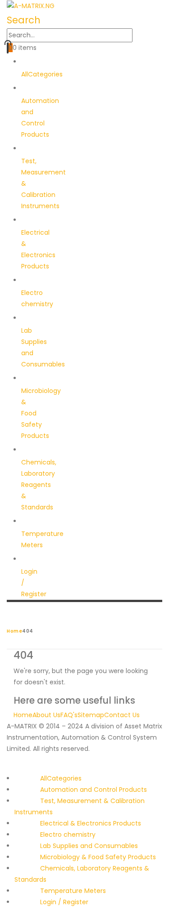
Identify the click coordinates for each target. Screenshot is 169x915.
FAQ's (69, 714)
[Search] (137, 35)
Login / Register (33, 582)
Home (23, 714)
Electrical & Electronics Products (90, 823)
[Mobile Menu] (9, 614)
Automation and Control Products (93, 789)
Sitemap (91, 714)
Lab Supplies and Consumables (43, 347)
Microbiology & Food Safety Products (98, 857)
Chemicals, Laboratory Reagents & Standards (38, 485)
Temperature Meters (42, 539)
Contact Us (122, 714)
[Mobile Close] (2, 767)
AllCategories (61, 778)
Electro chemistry (37, 298)
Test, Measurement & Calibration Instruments (43, 183)
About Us (46, 714)
